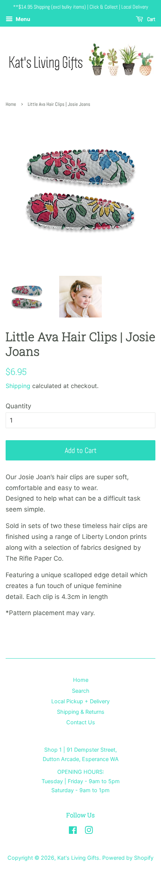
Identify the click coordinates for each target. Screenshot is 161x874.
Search (80, 690)
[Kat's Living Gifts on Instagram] (89, 831)
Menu (22, 19)
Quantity (18, 406)
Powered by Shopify (128, 857)
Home (11, 104)
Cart (150, 19)
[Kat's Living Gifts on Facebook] (73, 831)
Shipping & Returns (80, 712)
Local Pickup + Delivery (80, 701)
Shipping (18, 386)
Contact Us (80, 722)
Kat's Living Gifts (78, 857)
